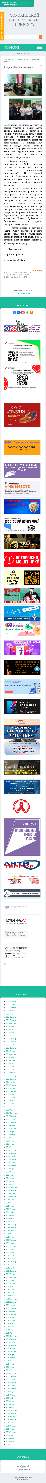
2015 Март (10, 1026)
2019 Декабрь (11, 1197)
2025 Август (10, 1407)
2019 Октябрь (11, 1190)
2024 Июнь (10, 1364)
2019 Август (10, 1184)
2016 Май (9, 1063)
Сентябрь (20, 60)
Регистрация (20, 293)
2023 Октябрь (11, 1339)
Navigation (12, 47)
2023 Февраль (11, 1314)
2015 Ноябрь (10, 1045)
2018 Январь (10, 1125)
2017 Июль (10, 1107)
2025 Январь (10, 1386)
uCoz (27, 1480)
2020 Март (10, 1206)
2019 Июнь (10, 1178)
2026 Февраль (11, 1426)
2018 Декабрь (11, 1159)
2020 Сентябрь (11, 1225)
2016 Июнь (10, 1067)
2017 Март (10, 1094)
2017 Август (10, 1110)
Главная (7, 60)
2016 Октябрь (11, 1079)
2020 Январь (10, 1200)
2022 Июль (10, 1293)
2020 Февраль (11, 1203)
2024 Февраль (11, 1352)
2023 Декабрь (11, 1345)
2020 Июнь (10, 1215)
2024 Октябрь (11, 1376)
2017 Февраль (11, 1091)
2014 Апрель (11, 1011)
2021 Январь (10, 1237)
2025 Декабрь (11, 1420)
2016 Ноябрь (10, 1082)
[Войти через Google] (27, 312)
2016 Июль (10, 1070)
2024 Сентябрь (11, 1373)
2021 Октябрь (11, 1265)
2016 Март (10, 1057)
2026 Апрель (11, 1432)
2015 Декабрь (11, 1048)
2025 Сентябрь (11, 1410)
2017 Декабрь (11, 1122)
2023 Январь (10, 1311)
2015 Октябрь (11, 1042)
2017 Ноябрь (10, 1119)
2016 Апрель (11, 1060)
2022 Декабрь (11, 1308)
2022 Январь (10, 1274)
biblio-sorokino (17, 277)
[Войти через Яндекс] (23, 312)
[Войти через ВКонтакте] (19, 312)
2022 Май (9, 1286)
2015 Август (10, 1036)
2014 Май (9, 1014)
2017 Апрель (11, 1097)
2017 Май (9, 1101)
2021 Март (10, 1243)
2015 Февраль (11, 1023)
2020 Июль (10, 1218)
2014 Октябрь (11, 1017)
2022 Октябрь (11, 1302)
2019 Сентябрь (11, 1187)
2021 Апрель (11, 1246)
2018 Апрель (11, 1135)
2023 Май (9, 1324)
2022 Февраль (11, 1277)
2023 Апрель (11, 1321)
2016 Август (10, 1073)
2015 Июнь (10, 1032)
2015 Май (9, 1029)
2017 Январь (10, 1088)
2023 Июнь (10, 1327)
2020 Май (9, 1212)
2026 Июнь (10, 1438)
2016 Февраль (11, 1054)
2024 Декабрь (11, 1382)
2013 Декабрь (11, 1001)
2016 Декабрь (11, 1085)
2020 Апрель (11, 1209)
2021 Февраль (11, 1240)
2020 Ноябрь (10, 1231)
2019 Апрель (11, 1172)
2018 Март (10, 1132)
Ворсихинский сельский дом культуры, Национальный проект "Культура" (19, 273)
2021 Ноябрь (10, 1268)
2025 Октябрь (11, 1413)
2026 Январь (10, 1423)
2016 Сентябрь (11, 1076)
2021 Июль (10, 1255)
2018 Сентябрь (11, 1150)
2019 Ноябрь (10, 1194)
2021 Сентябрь (11, 1262)
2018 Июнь (10, 1141)
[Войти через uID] (14, 312)
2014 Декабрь (11, 1020)
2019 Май (9, 1175)
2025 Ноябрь (10, 1417)
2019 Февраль (11, 1166)
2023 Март (10, 1317)
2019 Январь (10, 1163)
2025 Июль (10, 1404)
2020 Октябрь (11, 1228)
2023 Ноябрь (10, 1342)
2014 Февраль (11, 1008)
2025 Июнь (10, 1401)
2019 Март (10, 1169)
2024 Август (10, 1370)
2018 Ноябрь (10, 1156)
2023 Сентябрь (11, 1336)
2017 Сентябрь (11, 1113)
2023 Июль (10, 1330)
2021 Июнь (10, 1252)
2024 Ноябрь (10, 1379)
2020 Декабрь (11, 1234)
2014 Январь (10, 1005)
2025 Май (9, 1398)
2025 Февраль (11, 1389)
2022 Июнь (10, 1290)
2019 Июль (10, 1181)
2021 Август (10, 1259)
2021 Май (9, 1249)
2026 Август (10, 1444)
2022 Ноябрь (10, 1305)
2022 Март (10, 1280)
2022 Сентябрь (11, 1299)
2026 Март (10, 1429)
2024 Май (9, 1361)
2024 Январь (10, 1348)
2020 (13, 60)
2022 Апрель (11, 1283)
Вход (28, 293)
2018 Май (9, 1138)
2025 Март (10, 1392)
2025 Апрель (11, 1395)
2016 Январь (10, 1051)
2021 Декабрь (11, 1271)
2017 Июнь (10, 1104)
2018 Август (10, 1147)
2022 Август (10, 1296)
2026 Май (9, 1435)
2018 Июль (10, 1144)
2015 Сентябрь (11, 1039)
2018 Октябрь (11, 1153)
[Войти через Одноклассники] (31, 312)
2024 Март (10, 1355)
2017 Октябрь (11, 1116)
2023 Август (10, 1333)
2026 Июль (10, 1441)
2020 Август (10, 1221)
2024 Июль (10, 1367)
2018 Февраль (11, 1128)
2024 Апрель (11, 1358)
